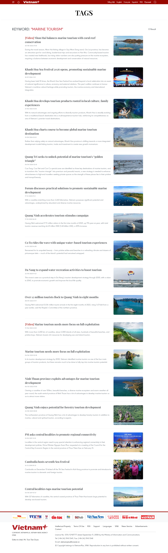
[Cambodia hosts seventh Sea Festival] (128, 469)
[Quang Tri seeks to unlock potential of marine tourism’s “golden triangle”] (128, 164)
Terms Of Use (79, 526)
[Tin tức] (57, 517)
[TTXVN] (35, 517)
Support (96, 526)
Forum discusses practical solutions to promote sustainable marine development (66, 190)
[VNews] (46, 517)
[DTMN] (130, 517)
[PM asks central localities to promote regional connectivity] (128, 442)
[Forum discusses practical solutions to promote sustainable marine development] (128, 196)
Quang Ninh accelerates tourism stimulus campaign (56, 215)
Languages (107, 526)
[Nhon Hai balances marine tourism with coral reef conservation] (128, 46)
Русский (148, 2)
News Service (127, 526)
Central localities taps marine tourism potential (54, 489)
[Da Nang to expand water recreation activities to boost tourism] (128, 278)
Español (135, 2)
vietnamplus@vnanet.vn (70, 542)
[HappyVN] (19, 517)
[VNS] (96, 517)
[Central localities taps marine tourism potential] (128, 497)
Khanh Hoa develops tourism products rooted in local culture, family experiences (66, 103)
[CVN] (113, 517)
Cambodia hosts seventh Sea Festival (47, 461)
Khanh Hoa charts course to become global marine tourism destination (61, 131)
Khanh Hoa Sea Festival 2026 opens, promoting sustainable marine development (65, 71)
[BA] (148, 517)
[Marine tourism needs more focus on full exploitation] (128, 332)
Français (127, 2)
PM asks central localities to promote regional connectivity (60, 434)
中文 (141, 2)
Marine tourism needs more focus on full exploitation (66, 324)
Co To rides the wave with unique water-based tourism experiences (66, 242)
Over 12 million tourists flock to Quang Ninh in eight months (62, 297)
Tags (84, 12)
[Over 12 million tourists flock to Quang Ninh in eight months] (128, 305)
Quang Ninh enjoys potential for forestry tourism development (63, 407)
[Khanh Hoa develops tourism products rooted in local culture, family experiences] (128, 109)
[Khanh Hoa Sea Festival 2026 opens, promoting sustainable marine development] (128, 77)
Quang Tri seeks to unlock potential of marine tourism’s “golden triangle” (64, 159)
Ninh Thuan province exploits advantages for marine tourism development (62, 381)
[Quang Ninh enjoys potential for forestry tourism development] (128, 415)
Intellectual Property (63, 526)
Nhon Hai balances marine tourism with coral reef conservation (60, 40)
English (119, 2)
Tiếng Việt (111, 2)
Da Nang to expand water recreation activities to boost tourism (63, 270)
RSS (88, 526)
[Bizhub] (79, 517)
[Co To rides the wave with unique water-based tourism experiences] (128, 250)
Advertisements (141, 526)
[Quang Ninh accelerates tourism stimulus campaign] (128, 223)
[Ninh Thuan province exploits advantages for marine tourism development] (128, 386)
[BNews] (68, 517)
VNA (117, 526)
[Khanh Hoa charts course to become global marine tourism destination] (128, 137)
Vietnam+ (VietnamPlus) (31, 2)
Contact (58, 529)
